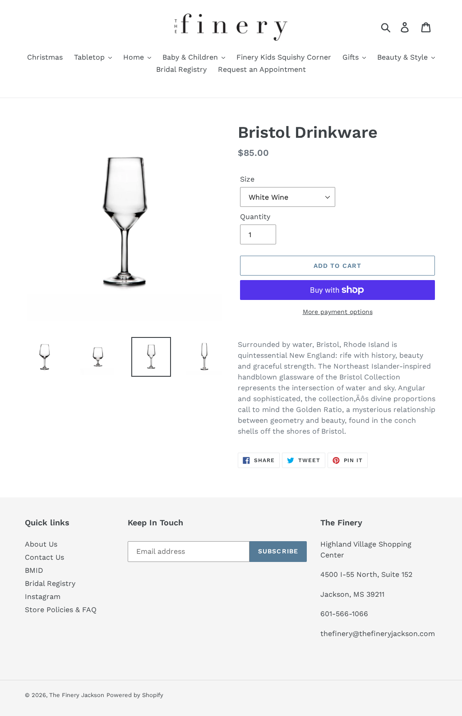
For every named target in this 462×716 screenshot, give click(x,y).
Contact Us (44, 557)
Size (247, 179)
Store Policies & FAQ (61, 609)
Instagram (42, 596)
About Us (41, 544)
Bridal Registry (50, 583)
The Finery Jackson (76, 695)
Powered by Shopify (134, 695)
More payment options (338, 311)
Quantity (255, 216)
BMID (34, 570)
